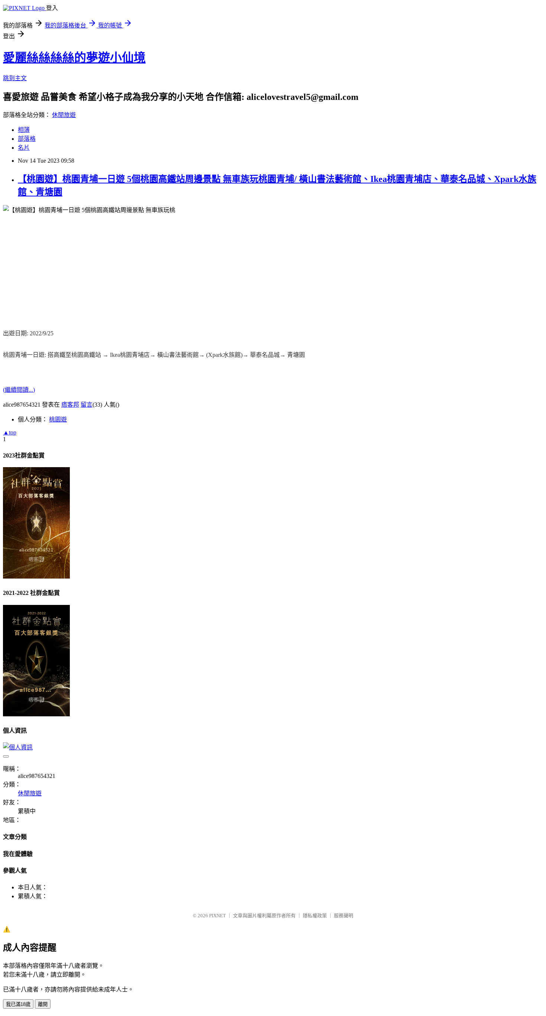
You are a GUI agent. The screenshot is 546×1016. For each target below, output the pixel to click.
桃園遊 (58, 419)
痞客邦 (70, 404)
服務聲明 (343, 915)
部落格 (27, 139)
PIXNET (217, 915)
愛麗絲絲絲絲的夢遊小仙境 (74, 57)
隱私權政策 (315, 915)
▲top (9, 432)
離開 (43, 1004)
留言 (86, 404)
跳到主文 (15, 78)
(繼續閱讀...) (19, 390)
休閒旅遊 (64, 115)
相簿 (24, 130)
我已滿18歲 (18, 1004)
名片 (24, 147)
